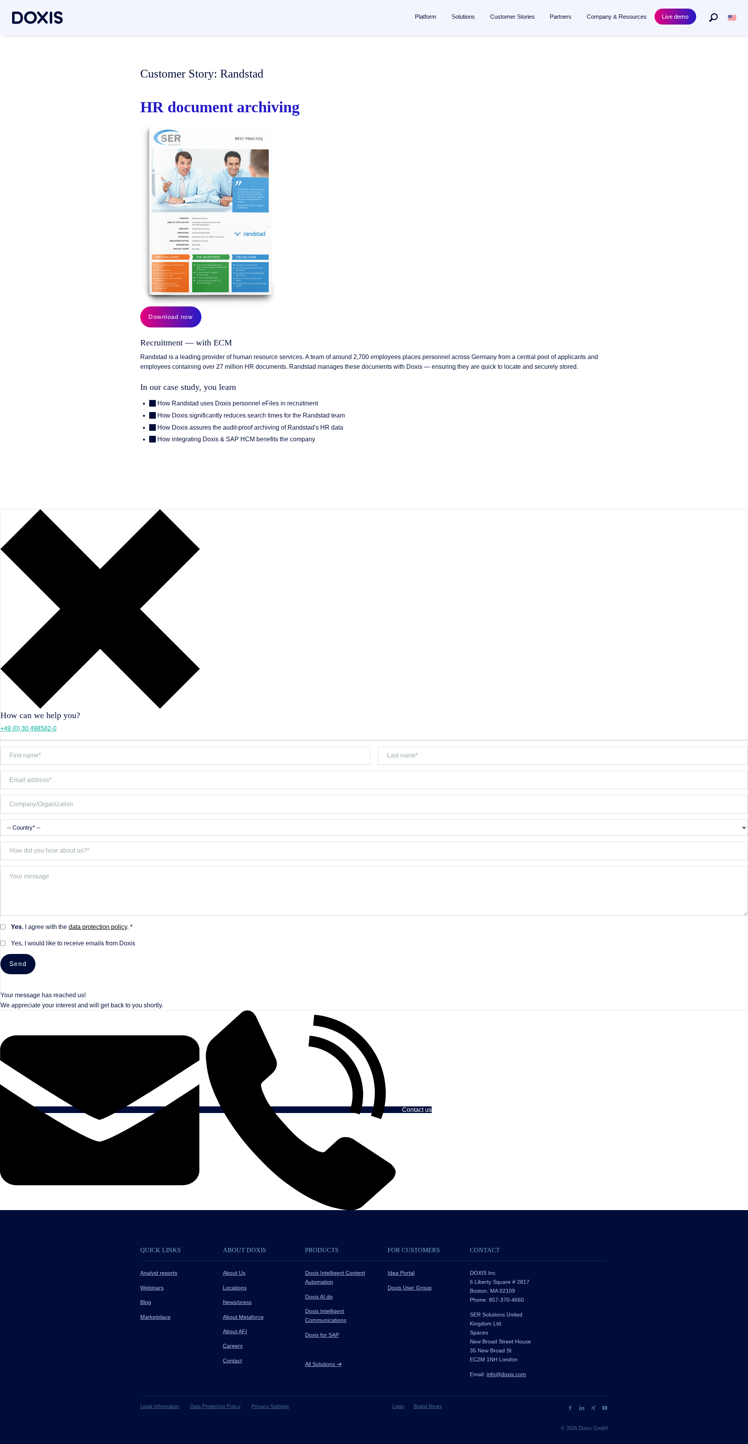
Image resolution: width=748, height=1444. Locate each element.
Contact (232, 1360)
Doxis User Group (410, 1288)
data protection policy (98, 927)
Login (398, 1406)
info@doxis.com (506, 1374)
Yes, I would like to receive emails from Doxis (73, 943)
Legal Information (159, 1406)
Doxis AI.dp (319, 1297)
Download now (170, 316)
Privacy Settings (270, 1406)
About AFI (235, 1331)
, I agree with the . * (71, 927)
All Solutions (323, 1364)
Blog (145, 1302)
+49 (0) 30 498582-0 (28, 728)
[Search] (713, 17)
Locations (235, 1288)
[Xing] (594, 1407)
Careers (233, 1346)
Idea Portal (401, 1273)
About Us (234, 1273)
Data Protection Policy (215, 1406)
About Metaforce (243, 1317)
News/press (237, 1302)
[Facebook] (571, 1407)
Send (17, 964)
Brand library (428, 1406)
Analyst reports (158, 1273)
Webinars (152, 1288)
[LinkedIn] (582, 1407)
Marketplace (155, 1317)
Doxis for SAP (322, 1335)
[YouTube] (604, 1407)
